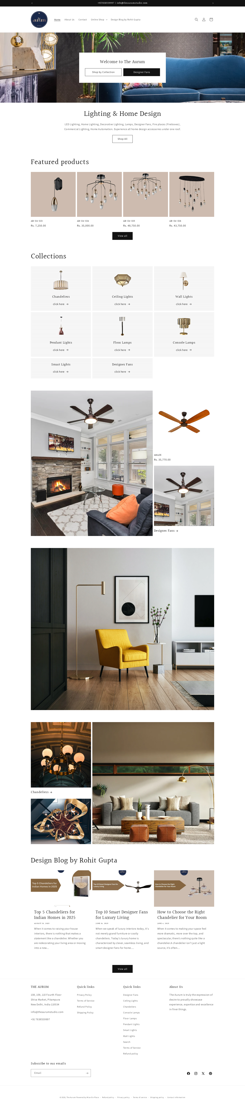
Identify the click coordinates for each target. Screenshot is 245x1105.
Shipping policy (157, 1097)
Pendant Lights (131, 1024)
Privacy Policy (84, 994)
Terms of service (140, 1097)
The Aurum (71, 1097)
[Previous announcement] (32, 3)
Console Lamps (131, 1012)
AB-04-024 (83, 221)
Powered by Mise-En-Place (87, 1097)
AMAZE (158, 455)
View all (122, 236)
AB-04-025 (129, 221)
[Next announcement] (213, 3)
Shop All (123, 138)
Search (126, 1041)
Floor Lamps (130, 1018)
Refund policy (130, 1053)
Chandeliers (39, 792)
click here (58, 304)
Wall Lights (129, 1036)
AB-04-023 (37, 221)
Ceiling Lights (130, 1000)
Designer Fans (142, 72)
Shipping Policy (85, 1012)
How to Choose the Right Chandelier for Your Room (182, 915)
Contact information (176, 1097)
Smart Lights (130, 1030)
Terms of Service (85, 1000)
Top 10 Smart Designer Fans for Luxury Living (122, 915)
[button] (99, 19)
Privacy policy (123, 1097)
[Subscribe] (87, 1073)
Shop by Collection (103, 72)
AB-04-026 (175, 221)
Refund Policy (84, 1006)
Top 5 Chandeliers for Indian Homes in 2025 (55, 915)
